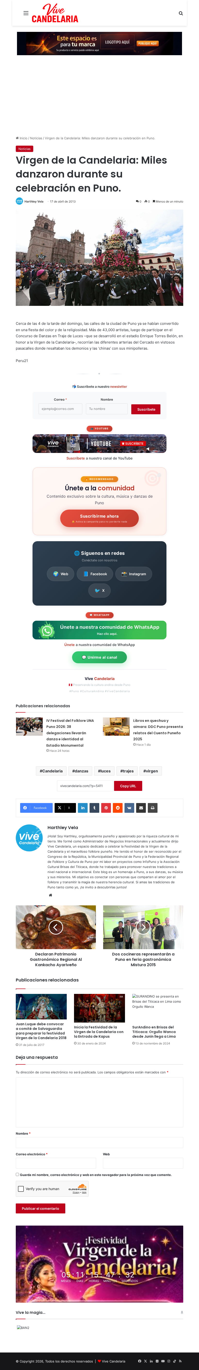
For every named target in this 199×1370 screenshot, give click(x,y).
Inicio (23, 138)
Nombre (107, 399)
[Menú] (26, 14)
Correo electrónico (32, 1154)
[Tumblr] (94, 808)
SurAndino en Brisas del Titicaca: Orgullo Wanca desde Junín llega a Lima (154, 1032)
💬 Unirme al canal (99, 657)
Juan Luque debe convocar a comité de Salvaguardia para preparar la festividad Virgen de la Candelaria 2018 (41, 1031)
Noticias (36, 138)
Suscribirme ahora (99, 518)
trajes (128, 771)
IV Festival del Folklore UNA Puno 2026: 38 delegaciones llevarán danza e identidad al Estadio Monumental (70, 733)
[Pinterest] (106, 808)
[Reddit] (118, 808)
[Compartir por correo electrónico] (141, 808)
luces (105, 771)
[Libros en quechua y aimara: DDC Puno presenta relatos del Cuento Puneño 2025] (116, 726)
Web (60, 574)
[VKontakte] (129, 808)
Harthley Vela (34, 201)
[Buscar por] (180, 14)
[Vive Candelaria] (55, 12)
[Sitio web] (50, 895)
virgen (152, 771)
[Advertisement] (99, 99)
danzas (81, 771)
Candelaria (52, 771)
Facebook (95, 574)
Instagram (133, 574)
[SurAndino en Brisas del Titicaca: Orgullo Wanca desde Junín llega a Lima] (157, 1008)
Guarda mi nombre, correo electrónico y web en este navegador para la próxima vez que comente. (96, 1175)
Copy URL (128, 786)
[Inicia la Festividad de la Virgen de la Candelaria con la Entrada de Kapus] (99, 1008)
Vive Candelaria (113, 1361)
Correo (60, 399)
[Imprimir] (153, 808)
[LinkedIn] (83, 808)
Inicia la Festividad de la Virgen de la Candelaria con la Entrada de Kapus (99, 1032)
